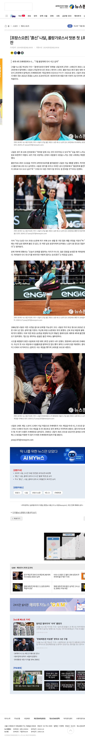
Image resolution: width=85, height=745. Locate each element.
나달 (26, 492)
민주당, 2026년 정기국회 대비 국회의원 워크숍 (51, 686)
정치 (35, 15)
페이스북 (15, 52)
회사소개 (7, 718)
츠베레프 (57, 492)
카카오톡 (12, 52)
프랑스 (17, 492)
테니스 (47, 492)
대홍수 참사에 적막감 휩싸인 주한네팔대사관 (67, 675)
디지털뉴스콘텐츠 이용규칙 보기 (24, 512)
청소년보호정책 (54, 718)
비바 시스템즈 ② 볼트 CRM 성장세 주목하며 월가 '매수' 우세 (66, 576)
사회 (58, 15)
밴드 (22, 52)
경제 (51, 15)
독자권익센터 (68, 718)
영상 (20, 15)
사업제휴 (27, 718)
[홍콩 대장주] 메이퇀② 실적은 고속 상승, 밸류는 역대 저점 (67, 587)
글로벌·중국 (66, 15)
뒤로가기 (17, 518)
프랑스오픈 (36, 492)
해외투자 (77, 15)
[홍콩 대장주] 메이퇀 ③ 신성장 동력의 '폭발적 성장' (37, 587)
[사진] (23, 628)
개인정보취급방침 (39, 718)
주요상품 (17, 718)
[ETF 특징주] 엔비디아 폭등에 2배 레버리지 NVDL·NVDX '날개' (37, 576)
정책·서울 (43, 15)
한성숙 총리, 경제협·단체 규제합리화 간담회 (51, 675)
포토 (29, 15)
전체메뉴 (6, 15)
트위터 (18, 52)
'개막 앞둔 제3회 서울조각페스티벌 (27, 686)
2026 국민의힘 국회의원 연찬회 (67, 686)
